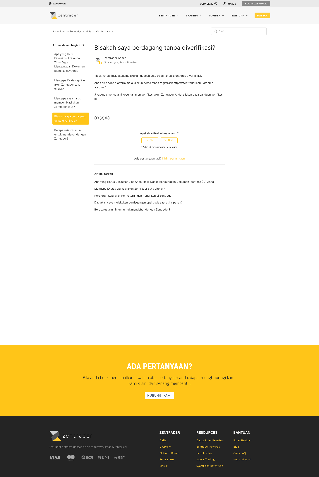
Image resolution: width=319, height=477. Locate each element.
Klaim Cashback (256, 4)
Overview (165, 446)
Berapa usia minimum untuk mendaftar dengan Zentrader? (70, 134)
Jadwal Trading (205, 459)
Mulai (89, 31)
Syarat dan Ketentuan (209, 466)
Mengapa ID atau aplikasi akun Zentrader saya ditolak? (70, 84)
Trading (192, 15)
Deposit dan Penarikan (210, 440)
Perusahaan (167, 459)
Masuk (163, 466)
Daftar (262, 15)
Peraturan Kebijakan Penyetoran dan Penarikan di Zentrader (133, 195)
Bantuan (238, 15)
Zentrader (167, 15)
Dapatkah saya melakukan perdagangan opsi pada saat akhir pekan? (138, 202)
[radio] (149, 140)
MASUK (232, 4)
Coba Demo (206, 4)
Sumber (215, 15)
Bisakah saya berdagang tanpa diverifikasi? (69, 118)
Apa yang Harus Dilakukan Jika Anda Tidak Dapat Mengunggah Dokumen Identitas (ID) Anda (69, 62)
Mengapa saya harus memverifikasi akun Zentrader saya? (67, 102)
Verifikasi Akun (104, 31)
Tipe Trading (204, 453)
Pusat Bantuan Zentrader (66, 31)
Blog (236, 446)
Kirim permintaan (173, 158)
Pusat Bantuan (242, 440)
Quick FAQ (239, 453)
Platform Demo (169, 453)
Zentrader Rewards (208, 446)
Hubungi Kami (159, 396)
